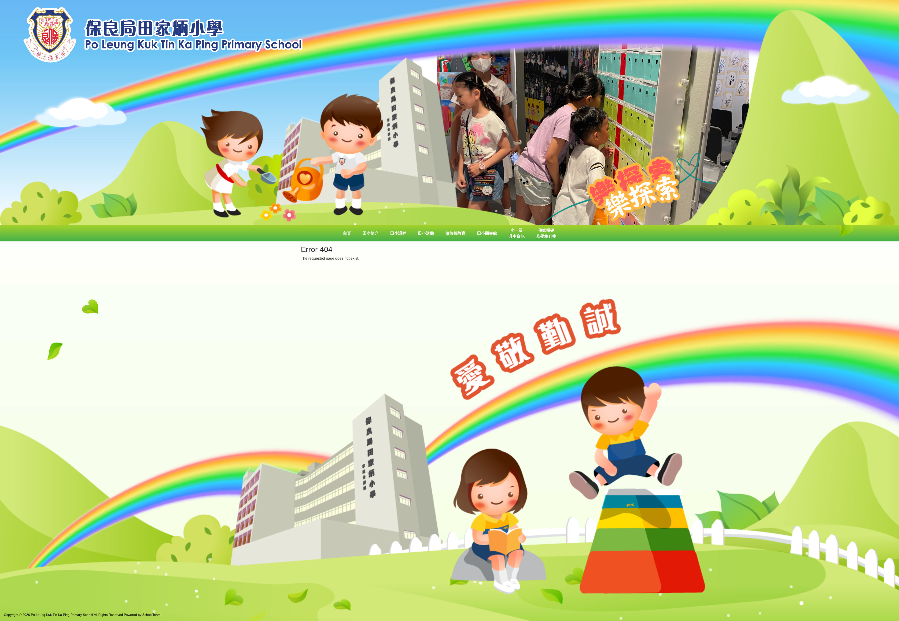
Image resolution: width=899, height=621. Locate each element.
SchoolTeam (151, 615)
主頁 (347, 233)
